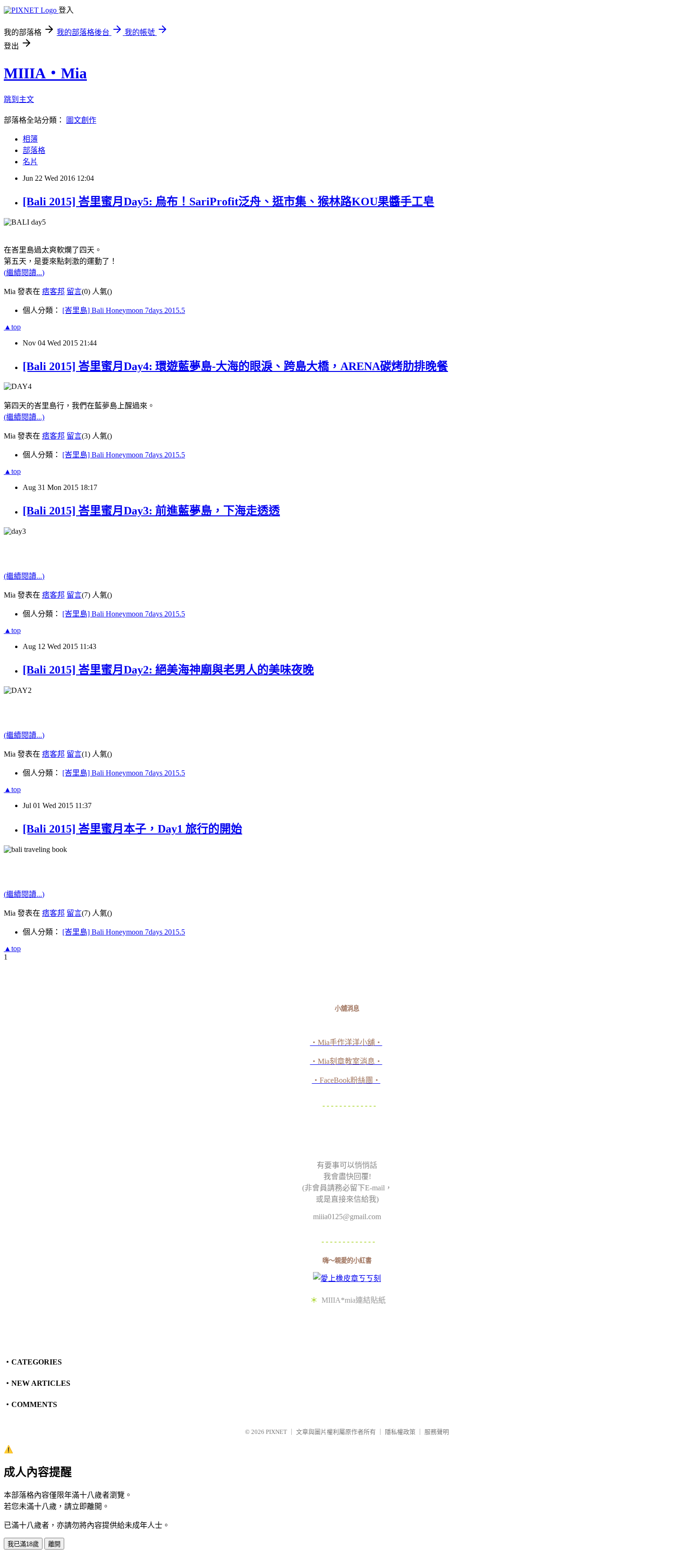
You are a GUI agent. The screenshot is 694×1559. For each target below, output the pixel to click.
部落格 (34, 150)
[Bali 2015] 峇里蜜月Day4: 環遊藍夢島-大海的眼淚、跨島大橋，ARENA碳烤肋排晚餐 (235, 366)
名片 (30, 162)
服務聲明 (436, 1431)
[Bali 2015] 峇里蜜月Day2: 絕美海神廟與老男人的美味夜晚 (168, 670)
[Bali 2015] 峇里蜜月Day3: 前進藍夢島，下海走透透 (151, 511)
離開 (54, 1544)
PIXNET (276, 1431)
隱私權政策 (400, 1431)
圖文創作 (81, 120)
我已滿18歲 (23, 1544)
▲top (12, 327)
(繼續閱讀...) (24, 273)
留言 (74, 291)
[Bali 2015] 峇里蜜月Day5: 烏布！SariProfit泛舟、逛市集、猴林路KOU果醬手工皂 (228, 201)
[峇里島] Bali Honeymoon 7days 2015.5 (123, 310)
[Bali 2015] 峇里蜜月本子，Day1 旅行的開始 (132, 829)
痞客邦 (53, 291)
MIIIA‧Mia (45, 73)
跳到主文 (19, 99)
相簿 (30, 139)
